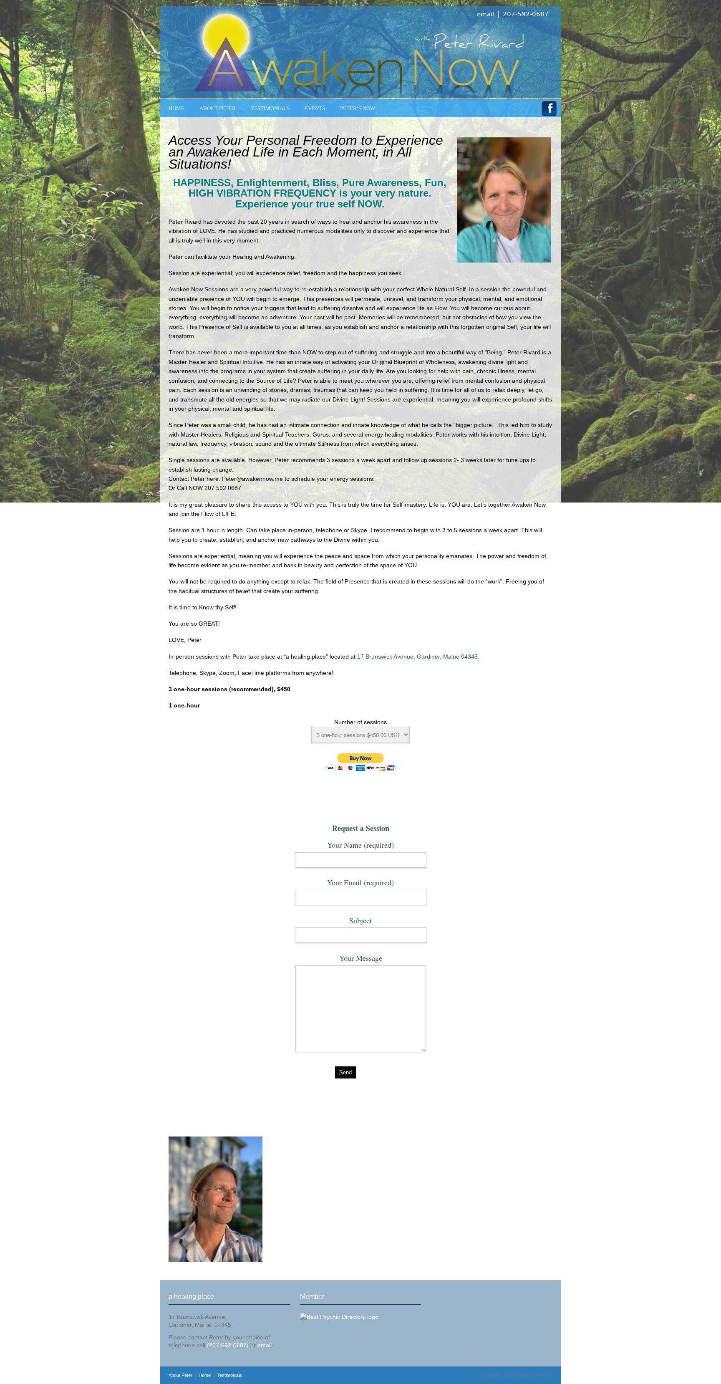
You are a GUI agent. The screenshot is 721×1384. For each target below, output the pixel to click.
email (485, 14)
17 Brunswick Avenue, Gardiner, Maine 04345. (419, 656)
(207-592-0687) (228, 1345)
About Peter (217, 108)
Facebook (549, 110)
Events (315, 108)
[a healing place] (360, 52)
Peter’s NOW (357, 108)
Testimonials (229, 1375)
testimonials (270, 108)
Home (176, 108)
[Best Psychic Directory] (339, 1316)
